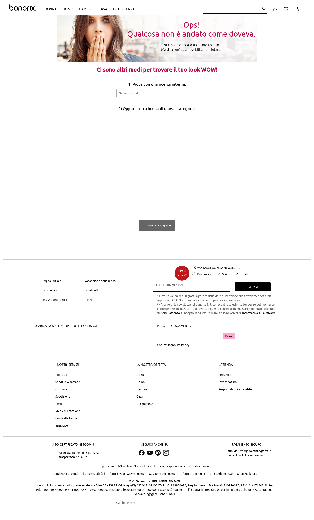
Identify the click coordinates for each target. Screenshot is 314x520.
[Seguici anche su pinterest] (158, 453)
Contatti (61, 374)
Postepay (183, 345)
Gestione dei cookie (162, 473)
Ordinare (61, 389)
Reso (58, 404)
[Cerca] (264, 9)
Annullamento (170, 313)
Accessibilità (94, 473)
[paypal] (213, 336)
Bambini (85, 9)
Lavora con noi (228, 382)
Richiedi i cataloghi (68, 411)
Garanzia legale (247, 473)
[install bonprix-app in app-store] (48, 336)
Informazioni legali (193, 473)
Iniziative (61, 425)
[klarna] (229, 336)
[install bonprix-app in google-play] (79, 336)
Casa (102, 9)
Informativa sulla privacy (258, 313)
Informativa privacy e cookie (126, 473)
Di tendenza (124, 9)
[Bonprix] (22, 11)
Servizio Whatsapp (67, 382)
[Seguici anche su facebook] (142, 453)
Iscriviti (253, 286)
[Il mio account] (275, 11)
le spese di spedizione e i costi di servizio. (182, 466)
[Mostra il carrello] (297, 11)
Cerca (194, 93)
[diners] (187, 336)
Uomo (68, 9)
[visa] (175, 336)
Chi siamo (224, 374)
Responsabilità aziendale (235, 389)
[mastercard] (163, 336)
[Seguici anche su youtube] (150, 453)
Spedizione (62, 396)
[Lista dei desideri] (287, 11)
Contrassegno (166, 345)
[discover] (198, 336)
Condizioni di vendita (67, 473)
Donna (50, 9)
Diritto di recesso (221, 473)
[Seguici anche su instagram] (166, 453)
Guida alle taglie (66, 418)
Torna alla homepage (157, 225)
